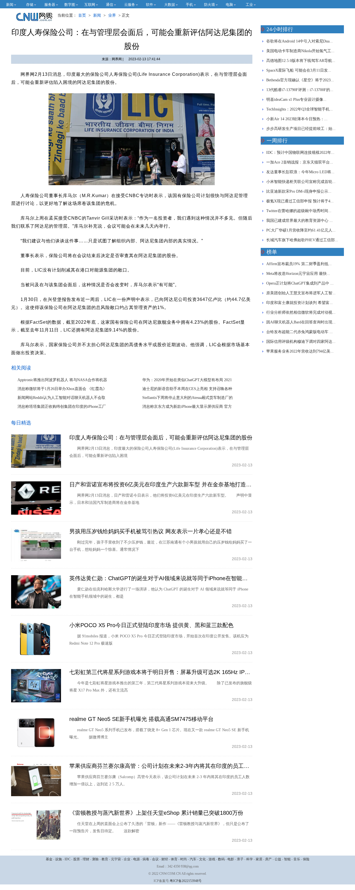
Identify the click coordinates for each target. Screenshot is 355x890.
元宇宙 (116, 859)
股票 (76, 859)
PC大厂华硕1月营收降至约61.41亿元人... (301, 230)
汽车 (193, 859)
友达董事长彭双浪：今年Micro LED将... (300, 172)
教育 (105, 859)
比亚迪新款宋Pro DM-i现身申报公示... (298, 191)
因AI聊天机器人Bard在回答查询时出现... (301, 322)
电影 (230, 859)
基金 (49, 859)
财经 (164, 859)
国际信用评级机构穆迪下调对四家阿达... (301, 342)
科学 (249, 859)
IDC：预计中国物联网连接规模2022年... (300, 152)
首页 (82, 15)
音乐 (296, 859)
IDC (67, 859)
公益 (278, 859)
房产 (268, 859)
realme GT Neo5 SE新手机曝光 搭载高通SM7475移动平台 (141, 719)
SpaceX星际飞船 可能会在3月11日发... (298, 70)
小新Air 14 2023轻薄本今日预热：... (297, 119)
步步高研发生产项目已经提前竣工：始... (301, 129)
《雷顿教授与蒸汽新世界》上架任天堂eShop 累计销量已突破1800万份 (156, 813)
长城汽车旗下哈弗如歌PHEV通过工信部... (302, 240)
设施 (58, 859)
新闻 (97, 15)
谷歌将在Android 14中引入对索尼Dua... (299, 41)
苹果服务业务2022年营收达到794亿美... (300, 351)
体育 (174, 859)
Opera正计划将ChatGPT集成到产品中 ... (300, 283)
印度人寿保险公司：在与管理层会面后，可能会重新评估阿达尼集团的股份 (160, 437)
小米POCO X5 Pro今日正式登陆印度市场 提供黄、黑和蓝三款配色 (151, 625)
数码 (221, 859)
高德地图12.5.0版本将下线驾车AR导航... (300, 61)
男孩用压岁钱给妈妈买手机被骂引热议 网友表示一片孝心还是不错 (150, 531)
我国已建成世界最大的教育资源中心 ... (299, 220)
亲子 (240, 859)
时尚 (183, 859)
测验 (95, 859)
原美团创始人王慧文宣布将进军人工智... (301, 293)
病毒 (146, 859)
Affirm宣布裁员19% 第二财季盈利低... (299, 264)
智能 (287, 859)
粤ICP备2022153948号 (186, 881)
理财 (86, 859)
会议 (155, 859)
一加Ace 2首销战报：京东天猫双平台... (299, 162)
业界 (112, 15)
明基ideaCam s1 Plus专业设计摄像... (296, 99)
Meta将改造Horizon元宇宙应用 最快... (298, 273)
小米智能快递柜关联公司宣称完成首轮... (301, 182)
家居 (259, 859)
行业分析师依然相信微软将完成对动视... (301, 312)
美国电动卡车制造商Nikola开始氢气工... (300, 51)
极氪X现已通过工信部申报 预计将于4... (300, 201)
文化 (202, 859)
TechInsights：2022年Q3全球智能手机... (299, 109)
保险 (306, 859)
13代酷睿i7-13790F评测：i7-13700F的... (299, 90)
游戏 (212, 859)
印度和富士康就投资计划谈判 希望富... (299, 303)
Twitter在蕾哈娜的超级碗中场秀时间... (298, 211)
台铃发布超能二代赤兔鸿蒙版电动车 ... (299, 332)
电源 (136, 859)
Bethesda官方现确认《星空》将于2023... (300, 80)
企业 (127, 859)
